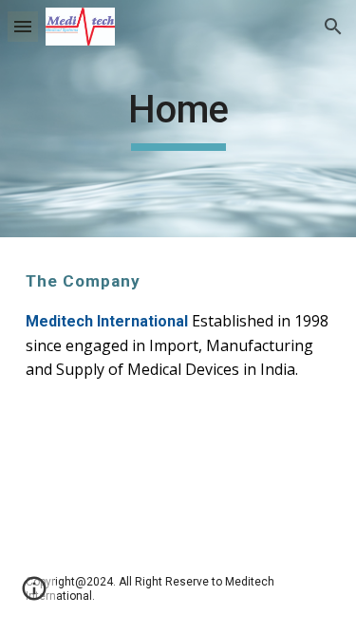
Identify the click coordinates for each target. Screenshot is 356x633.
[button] (23, 26)
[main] (178, 118)
